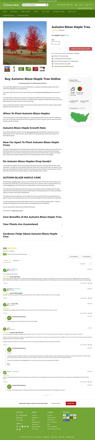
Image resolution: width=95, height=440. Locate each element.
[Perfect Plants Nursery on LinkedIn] (20, 429)
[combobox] (35, 5)
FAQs (33, 419)
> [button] (52, 395)
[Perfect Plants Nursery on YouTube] (22, 426)
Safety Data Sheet (70, 436)
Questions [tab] (15, 260)
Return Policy (61, 436)
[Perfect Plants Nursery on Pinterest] (28, 426)
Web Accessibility (36, 426)
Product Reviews (52, 417)
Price (53, 35)
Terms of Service (38, 436)
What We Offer (51, 419)
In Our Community (52, 422)
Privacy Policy (54, 436)
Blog (49, 424)
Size (53, 40)
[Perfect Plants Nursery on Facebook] (20, 426)
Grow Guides (35, 428)
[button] (89, 283)
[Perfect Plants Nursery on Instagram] (17, 426)
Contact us (34, 415)
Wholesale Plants (36, 422)
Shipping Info (35, 417)
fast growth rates (31, 132)
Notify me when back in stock (80, 49)
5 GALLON (56, 43)
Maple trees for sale (17, 210)
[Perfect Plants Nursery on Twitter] (25, 426)
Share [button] (6, 283)
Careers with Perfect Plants (54, 428)
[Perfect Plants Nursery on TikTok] (17, 429)
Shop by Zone (35, 424)
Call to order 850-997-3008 (85, 8)
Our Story (50, 415)
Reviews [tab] (6, 260)
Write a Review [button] (86, 256)
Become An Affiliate (52, 426)
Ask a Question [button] (74, 256)
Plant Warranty (46, 436)
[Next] (46, 69)
